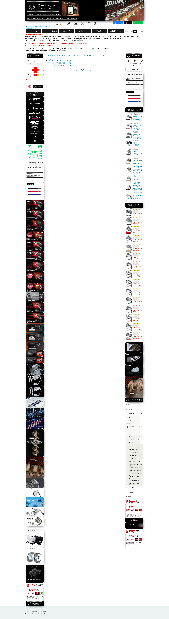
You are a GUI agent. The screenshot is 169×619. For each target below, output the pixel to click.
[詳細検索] (131, 31)
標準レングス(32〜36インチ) (59, 60)
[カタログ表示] (142, 31)
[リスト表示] (138, 31)
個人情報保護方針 (44, 611)
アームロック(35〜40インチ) (59, 66)
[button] (134, 114)
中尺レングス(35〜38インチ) (59, 63)
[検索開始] (135, 31)
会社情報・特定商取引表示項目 (32, 611)
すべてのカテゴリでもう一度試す (84, 70)
